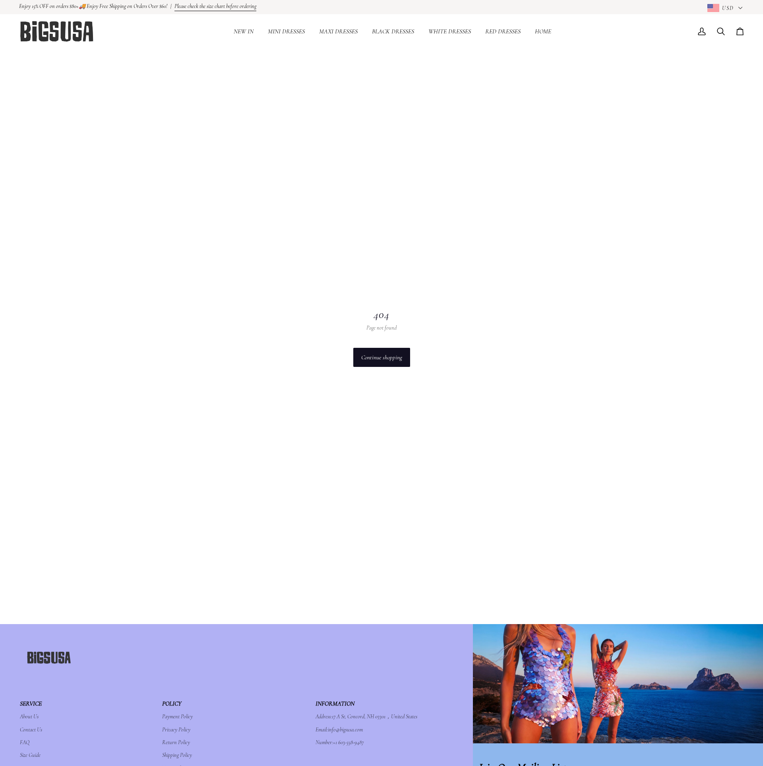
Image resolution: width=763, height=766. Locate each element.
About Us (29, 716)
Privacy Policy (176, 729)
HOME (543, 31)
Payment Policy (177, 716)
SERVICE (31, 704)
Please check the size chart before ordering (215, 6)
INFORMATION (335, 704)
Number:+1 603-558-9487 (340, 742)
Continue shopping (381, 357)
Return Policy (176, 742)
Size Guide (30, 755)
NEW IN (244, 31)
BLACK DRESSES (393, 31)
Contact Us (31, 729)
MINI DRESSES (286, 31)
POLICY (171, 704)
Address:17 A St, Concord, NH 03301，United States (366, 716)
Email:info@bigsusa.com (339, 729)
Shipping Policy (177, 755)
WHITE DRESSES (449, 31)
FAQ (24, 742)
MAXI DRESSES (338, 31)
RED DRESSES (503, 31)
